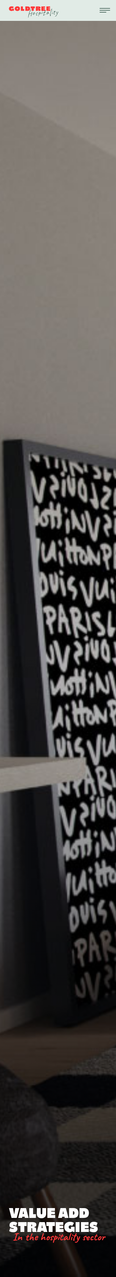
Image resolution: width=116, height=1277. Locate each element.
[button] (105, 10)
